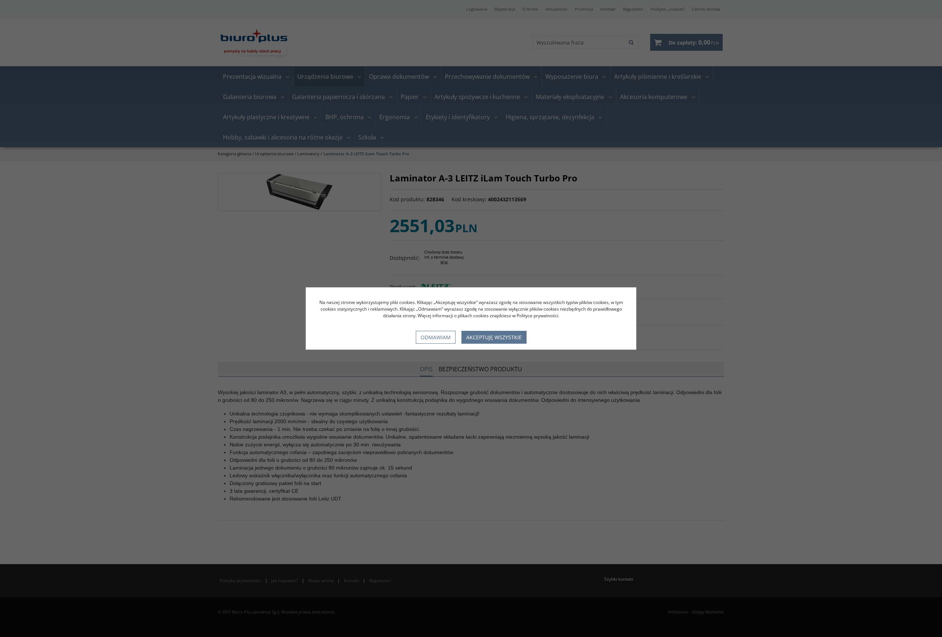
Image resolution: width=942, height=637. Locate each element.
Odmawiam (436, 337)
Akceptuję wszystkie (494, 337)
